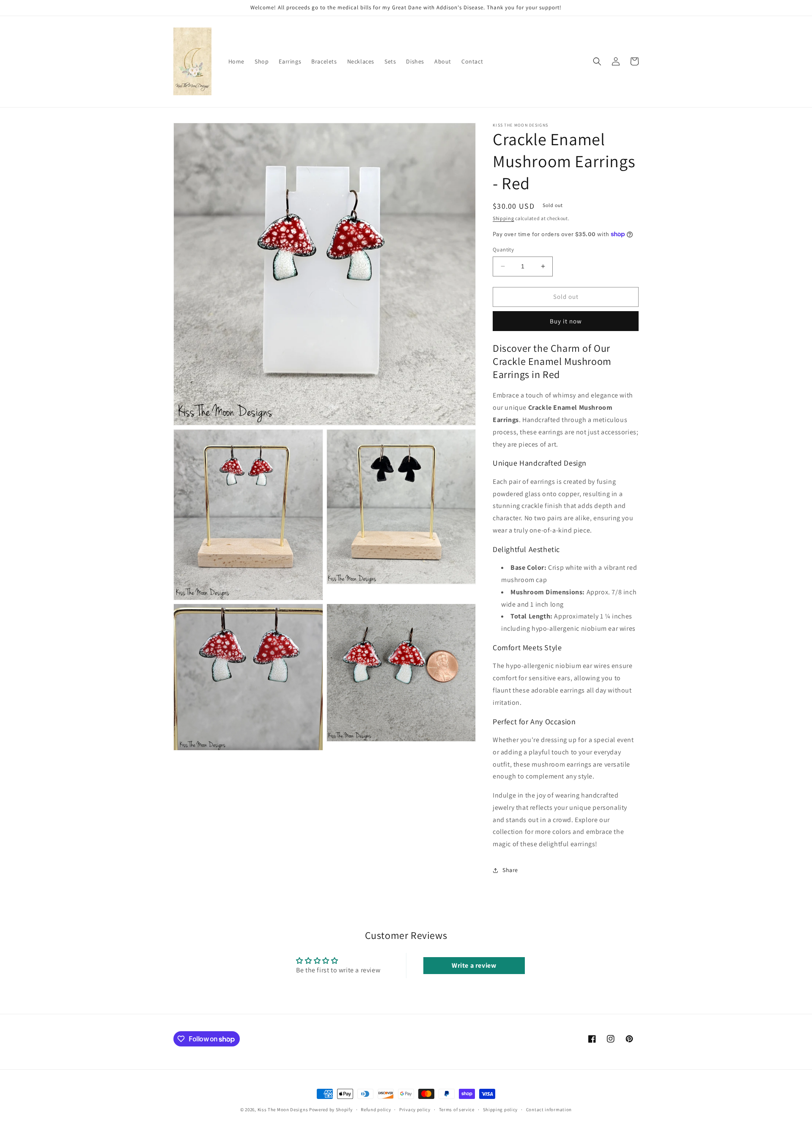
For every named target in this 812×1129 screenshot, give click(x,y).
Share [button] (510, 870)
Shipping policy (500, 1109)
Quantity (503, 249)
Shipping (503, 218)
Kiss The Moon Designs (283, 1109)
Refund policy (376, 1109)
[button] (597, 61)
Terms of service (457, 1109)
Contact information (549, 1109)
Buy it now (566, 321)
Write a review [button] (474, 965)
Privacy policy (415, 1109)
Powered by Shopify (331, 1109)
